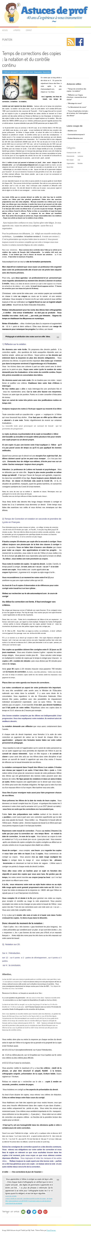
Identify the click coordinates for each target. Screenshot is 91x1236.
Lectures (80, 156)
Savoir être (46, 72)
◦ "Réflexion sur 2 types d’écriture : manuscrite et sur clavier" (77, 97)
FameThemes (51, 1230)
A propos (16, 30)
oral (79, 160)
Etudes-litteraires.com (75, 138)
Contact (29, 30)
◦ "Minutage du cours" (74, 103)
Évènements (70, 156)
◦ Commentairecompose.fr (76, 134)
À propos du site (71, 152)
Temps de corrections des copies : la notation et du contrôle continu (31, 59)
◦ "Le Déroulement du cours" (76, 107)
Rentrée (80, 163)
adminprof (13, 72)
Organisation (38, 72)
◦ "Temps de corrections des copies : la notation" (76, 90)
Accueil (5, 30)
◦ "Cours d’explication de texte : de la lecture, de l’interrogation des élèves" (77, 113)
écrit (31, 72)
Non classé (70, 160)
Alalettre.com (72, 131)
